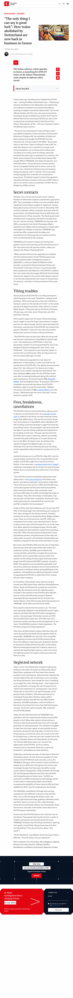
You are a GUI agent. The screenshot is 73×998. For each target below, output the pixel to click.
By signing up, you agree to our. (58, 904)
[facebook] (58, 69)
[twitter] (58, 73)
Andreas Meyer (43, 390)
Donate (36, 876)
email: (50, 896)
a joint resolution (35, 479)
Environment (9, 13)
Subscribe (58, 910)
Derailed (20, 13)
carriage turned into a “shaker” (47, 464)
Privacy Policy (56, 905)
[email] (58, 78)
